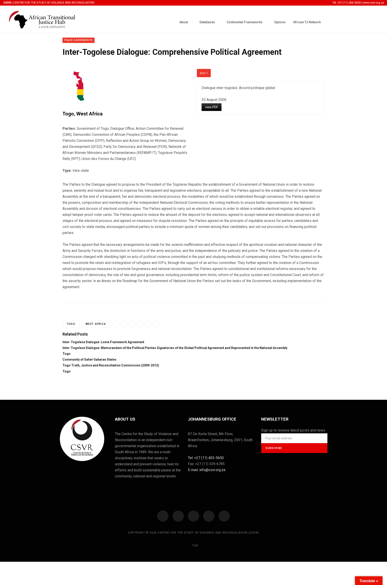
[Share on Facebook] (123, 324)
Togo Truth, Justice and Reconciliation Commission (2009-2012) (110, 365)
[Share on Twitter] (139, 324)
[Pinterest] (155, 324)
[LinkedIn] (147, 324)
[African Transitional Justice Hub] (42, 22)
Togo (68, 114)
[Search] (377, 21)
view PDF (211, 107)
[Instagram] (193, 516)
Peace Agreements (78, 40)
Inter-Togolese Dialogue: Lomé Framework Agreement (103, 342)
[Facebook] (162, 516)
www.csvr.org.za (373, 2)
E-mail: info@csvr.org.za (206, 470)
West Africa (89, 114)
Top (194, 545)
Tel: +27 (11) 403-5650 (346, 2)
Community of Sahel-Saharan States (89, 359)
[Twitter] (178, 516)
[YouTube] (208, 516)
